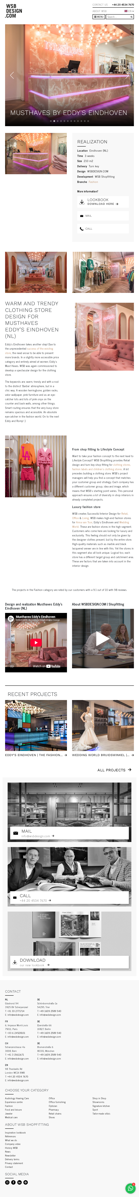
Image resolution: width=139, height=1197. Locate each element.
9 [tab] (78, 121)
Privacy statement (14, 1163)
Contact (9, 1167)
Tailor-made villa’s (101, 1113)
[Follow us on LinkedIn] (19, 1182)
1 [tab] (51, 121)
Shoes (52, 1117)
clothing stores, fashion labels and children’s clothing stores (101, 466)
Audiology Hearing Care (17, 1098)
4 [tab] (61, 121)
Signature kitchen (101, 1106)
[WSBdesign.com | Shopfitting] (13, 11)
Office (75, 518)
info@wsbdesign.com (18, 1015)
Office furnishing (57, 1102)
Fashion (93, 181)
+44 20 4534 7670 (123, 5)
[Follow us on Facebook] (13, 1182)
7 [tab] (71, 121)
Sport (95, 1109)
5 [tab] (64, 121)
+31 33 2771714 (16, 1011)
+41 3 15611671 (15, 1054)
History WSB (11, 1148)
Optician (53, 1106)
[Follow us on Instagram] (7, 1182)
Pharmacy (54, 1109)
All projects (111, 770)
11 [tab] (85, 121)
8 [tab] (74, 121)
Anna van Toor (84, 522)
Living (85, 518)
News (8, 1151)
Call (88, 228)
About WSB (100, 11)
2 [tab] (54, 121)
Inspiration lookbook (15, 1132)
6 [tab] (68, 121)
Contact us (100, 5)
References (10, 1136)
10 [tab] (81, 121)
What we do (11, 1140)
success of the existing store (29, 350)
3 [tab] (57, 121)
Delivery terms (12, 1159)
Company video (13, 1144)
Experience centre (14, 1102)
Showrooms (98, 1102)
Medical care (11, 1117)
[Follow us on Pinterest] (25, 1182)
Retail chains (55, 1113)
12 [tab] (88, 121)
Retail (124, 513)
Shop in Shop (99, 1098)
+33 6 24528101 (16, 1033)
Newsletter (10, 1155)
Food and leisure (13, 1109)
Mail (88, 215)
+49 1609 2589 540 (50, 1011)
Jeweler (9, 1113)
